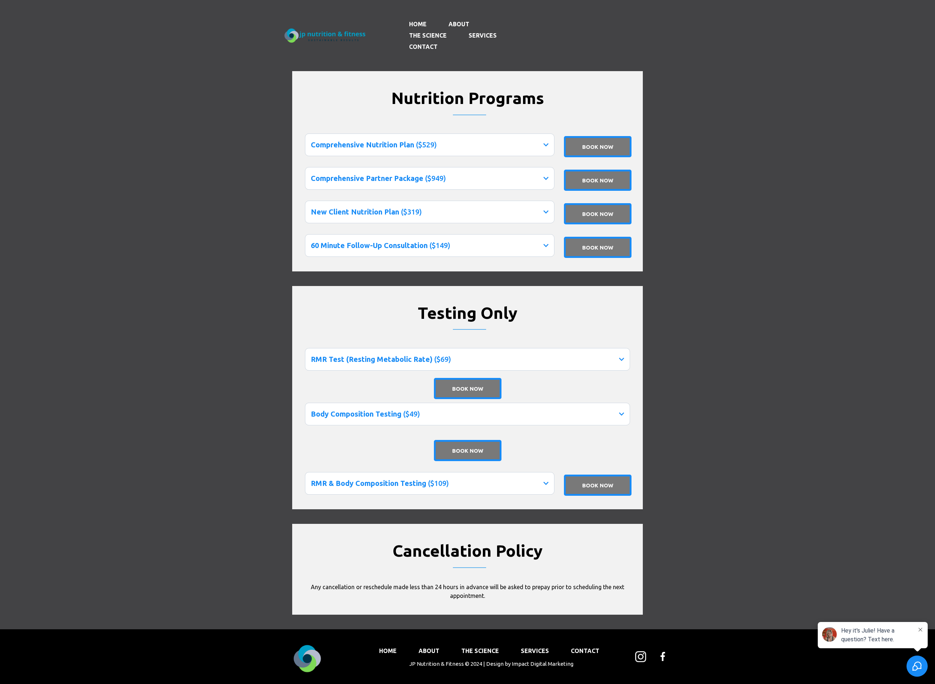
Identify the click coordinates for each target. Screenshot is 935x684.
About (459, 24)
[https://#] (640, 656)
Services (483, 35)
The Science (428, 35)
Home (418, 24)
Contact (423, 46)
